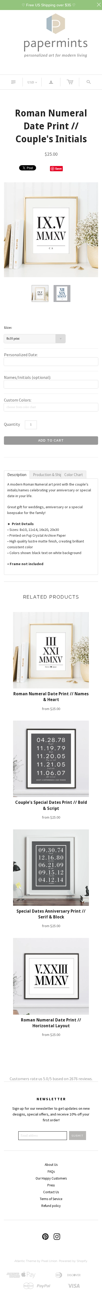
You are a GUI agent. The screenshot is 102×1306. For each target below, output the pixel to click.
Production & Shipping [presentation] (47, 474)
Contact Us (51, 1192)
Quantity (12, 424)
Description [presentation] (16, 474)
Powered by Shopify (73, 1261)
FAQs (51, 1171)
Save (58, 168)
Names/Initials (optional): (27, 377)
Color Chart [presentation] (73, 474)
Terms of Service (51, 1199)
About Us (51, 1164)
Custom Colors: (17, 400)
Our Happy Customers (51, 1178)
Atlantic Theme (25, 1261)
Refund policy (51, 1206)
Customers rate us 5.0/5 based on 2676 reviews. (51, 1078)
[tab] (17, 475)
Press (51, 1185)
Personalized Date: (21, 354)
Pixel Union (49, 1261)
